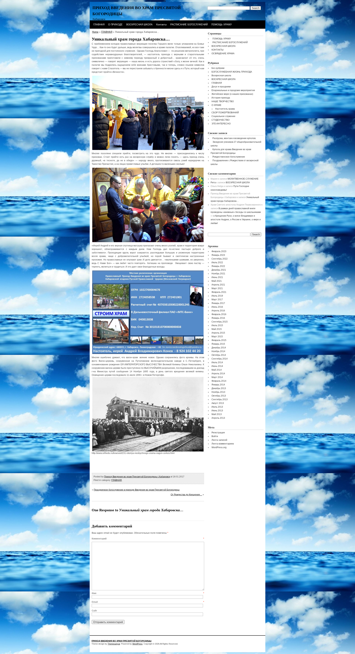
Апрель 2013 (218, 418)
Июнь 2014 (217, 366)
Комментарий (148, 538)
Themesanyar (114, 644)
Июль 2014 (217, 362)
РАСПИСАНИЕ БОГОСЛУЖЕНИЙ (189, 24)
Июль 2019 (217, 296)
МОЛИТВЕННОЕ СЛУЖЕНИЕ (243, 179)
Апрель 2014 (218, 373)
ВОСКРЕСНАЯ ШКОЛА (139, 24)
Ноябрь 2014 (218, 351)
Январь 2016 (218, 318)
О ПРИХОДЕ (115, 24)
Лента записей (219, 440)
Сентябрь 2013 (220, 399)
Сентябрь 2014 (220, 358)
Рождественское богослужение (228, 156)
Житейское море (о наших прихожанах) (232, 94)
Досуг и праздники (221, 86)
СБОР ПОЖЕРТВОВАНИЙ (225, 112)
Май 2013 (217, 414)
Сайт (94, 610)
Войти (215, 436)
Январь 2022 (218, 266)
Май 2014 (217, 370)
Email (148, 602)
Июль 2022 (217, 262)
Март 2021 (217, 288)
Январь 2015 (218, 344)
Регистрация (218, 432)
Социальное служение (223, 116)
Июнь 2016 (217, 307)
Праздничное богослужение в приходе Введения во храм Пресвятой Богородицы (137, 490)
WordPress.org (219, 447)
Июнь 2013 (217, 410)
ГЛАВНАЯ (98, 24)
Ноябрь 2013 (218, 392)
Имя (148, 593)
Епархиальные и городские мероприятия (233, 90)
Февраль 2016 (219, 314)
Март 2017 (217, 299)
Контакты (161, 24)
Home (95, 32)
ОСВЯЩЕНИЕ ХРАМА (223, 53)
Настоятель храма (225, 109)
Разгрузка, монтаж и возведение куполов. (234, 138)
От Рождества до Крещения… (186, 494)
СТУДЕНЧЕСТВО (220, 120)
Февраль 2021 (219, 292)
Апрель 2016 (218, 310)
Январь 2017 (218, 303)
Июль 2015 (217, 325)
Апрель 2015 (218, 333)
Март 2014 (217, 377)
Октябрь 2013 (219, 395)
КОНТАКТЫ (218, 49)
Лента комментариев (223, 443)
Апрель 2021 (218, 284)
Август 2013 (218, 403)
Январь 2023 (218, 255)
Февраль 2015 (219, 340)
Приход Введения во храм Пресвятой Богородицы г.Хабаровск (137, 476)
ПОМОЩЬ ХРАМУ (221, 24)
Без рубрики (218, 68)
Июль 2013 (217, 407)
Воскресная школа (221, 75)
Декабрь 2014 (219, 347)
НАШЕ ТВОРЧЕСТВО (223, 101)
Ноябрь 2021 (218, 273)
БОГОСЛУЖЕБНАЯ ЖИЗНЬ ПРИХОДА (232, 72)
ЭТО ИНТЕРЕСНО (221, 123)
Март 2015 (217, 336)
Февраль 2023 (219, 251)
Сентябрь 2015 (220, 321)
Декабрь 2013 (219, 388)
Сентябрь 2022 (220, 258)
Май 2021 (217, 281)
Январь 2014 (218, 384)
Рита (213, 182)
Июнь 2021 (217, 277)
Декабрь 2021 (219, 270)
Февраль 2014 (219, 381)
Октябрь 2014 (219, 355)
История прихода (221, 97)
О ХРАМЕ (216, 105)
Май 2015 (217, 329)
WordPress (137, 644)
